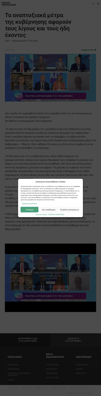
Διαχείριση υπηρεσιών (29, 203)
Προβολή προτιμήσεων (69, 209)
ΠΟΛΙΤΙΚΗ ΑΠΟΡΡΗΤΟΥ (56, 214)
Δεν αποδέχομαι (48, 209)
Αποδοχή (29, 209)
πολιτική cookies (41, 214)
